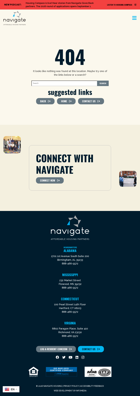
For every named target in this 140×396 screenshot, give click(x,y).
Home (64, 101)
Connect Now (47, 180)
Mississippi (70, 274)
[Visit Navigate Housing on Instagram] (82, 357)
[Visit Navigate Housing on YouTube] (70, 357)
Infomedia (81, 391)
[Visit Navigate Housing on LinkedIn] (76, 357)
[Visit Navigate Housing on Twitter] (63, 357)
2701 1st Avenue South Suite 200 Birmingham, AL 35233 (70, 258)
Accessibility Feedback (92, 386)
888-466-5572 (70, 263)
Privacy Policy (71, 386)
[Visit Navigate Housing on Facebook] (57, 357)
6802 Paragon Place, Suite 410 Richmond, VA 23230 (70, 330)
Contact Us (88, 101)
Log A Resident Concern (53, 349)
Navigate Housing (14, 18)
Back (43, 101)
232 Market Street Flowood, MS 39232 (70, 282)
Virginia (70, 322)
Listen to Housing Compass (119, 4)
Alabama (70, 250)
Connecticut (70, 298)
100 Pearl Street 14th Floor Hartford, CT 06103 (70, 306)
